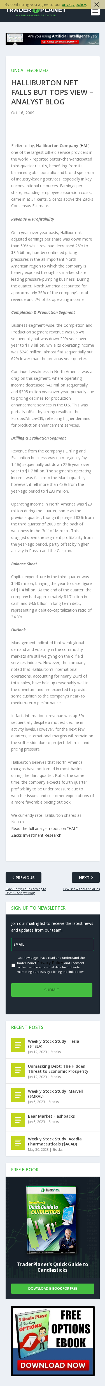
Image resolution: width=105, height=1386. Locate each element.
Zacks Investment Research (36, 835)
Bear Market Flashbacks (51, 1116)
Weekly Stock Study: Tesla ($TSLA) (53, 1044)
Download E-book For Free (52, 1288)
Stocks (56, 1051)
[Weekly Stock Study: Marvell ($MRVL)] (18, 1095)
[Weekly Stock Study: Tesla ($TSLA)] (18, 1045)
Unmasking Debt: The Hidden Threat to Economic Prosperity (58, 1068)
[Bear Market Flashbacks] (18, 1120)
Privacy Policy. (50, 962)
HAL (84, 145)
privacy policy (74, 4)
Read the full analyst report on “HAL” (44, 828)
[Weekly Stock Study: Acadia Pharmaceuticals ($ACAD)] (18, 1143)
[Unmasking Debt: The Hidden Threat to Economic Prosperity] (18, 1070)
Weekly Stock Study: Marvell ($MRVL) (55, 1093)
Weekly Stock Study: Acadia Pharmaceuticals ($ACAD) (55, 1141)
